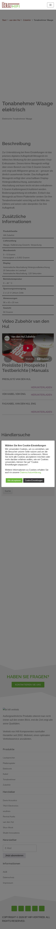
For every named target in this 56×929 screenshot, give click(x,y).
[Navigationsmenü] (50, 4)
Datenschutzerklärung (30, 472)
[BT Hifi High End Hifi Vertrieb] (10, 5)
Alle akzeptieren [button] (14, 480)
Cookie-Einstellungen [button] (34, 480)
